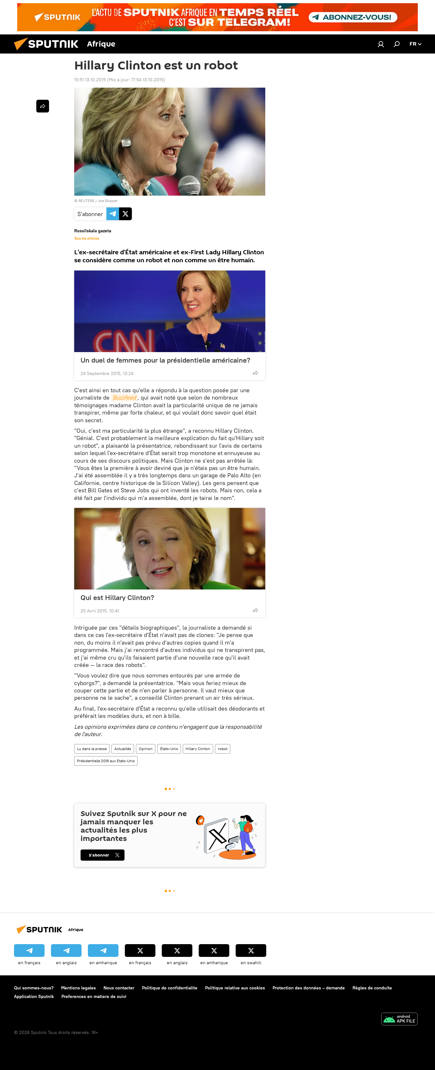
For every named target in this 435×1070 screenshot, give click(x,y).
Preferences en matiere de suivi (93, 996)
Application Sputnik (34, 996)
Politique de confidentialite (169, 988)
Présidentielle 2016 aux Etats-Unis (106, 760)
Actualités (122, 748)
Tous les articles (86, 238)
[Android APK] (399, 1020)
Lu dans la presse (92, 748)
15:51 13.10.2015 (90, 80)
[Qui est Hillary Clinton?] (169, 548)
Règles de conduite (372, 988)
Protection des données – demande (309, 988)
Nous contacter (118, 988)
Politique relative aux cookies (235, 988)
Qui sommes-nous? (33, 988)
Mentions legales (78, 988)
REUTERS (86, 200)
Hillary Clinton (198, 748)
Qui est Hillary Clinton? (117, 597)
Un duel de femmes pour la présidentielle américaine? (165, 360)
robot (222, 748)
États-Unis (169, 748)
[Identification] (380, 44)
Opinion (146, 748)
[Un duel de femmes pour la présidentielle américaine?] (169, 311)
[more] (255, 372)
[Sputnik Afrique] (49, 52)
